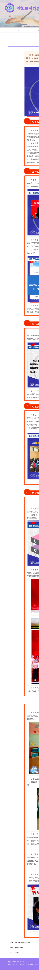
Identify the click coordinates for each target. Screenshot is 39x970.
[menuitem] (19, 30)
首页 (19, 30)
